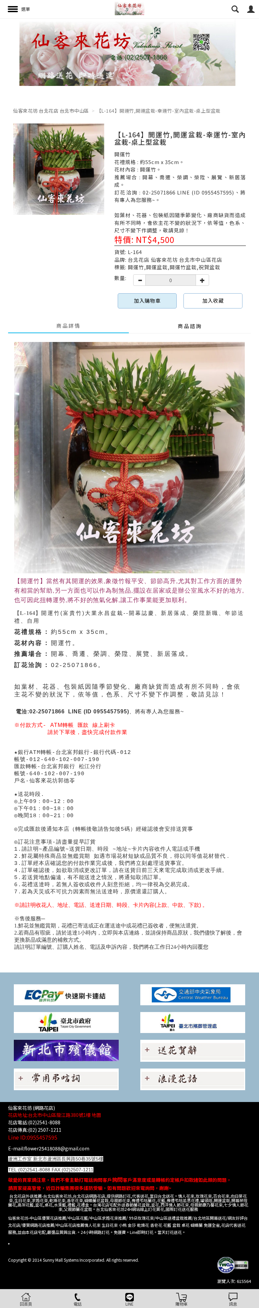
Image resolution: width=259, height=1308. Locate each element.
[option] (129, 52)
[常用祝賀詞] (192, 1050)
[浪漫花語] (192, 1078)
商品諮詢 (190, 325)
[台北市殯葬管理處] (192, 1022)
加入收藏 (213, 300)
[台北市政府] (66, 1022)
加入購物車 (147, 300)
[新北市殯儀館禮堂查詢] (66, 1050)
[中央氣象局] (192, 994)
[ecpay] (66, 994)
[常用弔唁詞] (66, 1078)
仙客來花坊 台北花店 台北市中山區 (51, 110)
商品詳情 (68, 325)
